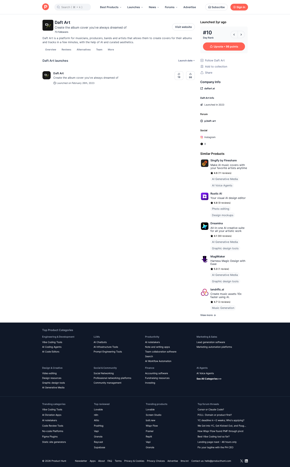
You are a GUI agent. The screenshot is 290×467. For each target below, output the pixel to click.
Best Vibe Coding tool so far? (214, 436)
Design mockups (222, 215)
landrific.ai (217, 289)
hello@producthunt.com (218, 460)
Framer (150, 431)
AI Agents (202, 367)
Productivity (152, 336)
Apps (92, 460)
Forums (170, 7)
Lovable (98, 409)
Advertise (189, 7)
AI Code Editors (50, 351)
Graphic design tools (225, 248)
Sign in (241, 7)
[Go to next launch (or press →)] (241, 34)
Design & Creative (52, 367)
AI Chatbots (100, 342)
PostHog (98, 425)
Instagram (210, 137)
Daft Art (58, 73)
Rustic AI (216, 193)
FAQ (110, 460)
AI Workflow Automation (158, 361)
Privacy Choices (156, 460)
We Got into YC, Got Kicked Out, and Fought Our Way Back (222, 426)
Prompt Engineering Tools (108, 351)
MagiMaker (217, 256)
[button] (111, 49)
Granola (98, 436)
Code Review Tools (52, 425)
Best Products (109, 7)
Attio (96, 420)
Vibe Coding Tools (52, 342)
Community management (107, 382)
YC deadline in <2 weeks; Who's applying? (221, 420)
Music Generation (223, 308)
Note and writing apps (157, 346)
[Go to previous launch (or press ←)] (234, 34)
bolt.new (150, 420)
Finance (149, 367)
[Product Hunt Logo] (45, 7)
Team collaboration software (160, 351)
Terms (118, 460)
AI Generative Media (225, 179)
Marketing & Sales (207, 336)
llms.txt (185, 460)
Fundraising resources (157, 378)
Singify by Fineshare (223, 160)
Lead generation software (211, 342)
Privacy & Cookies (134, 460)
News (152, 7)
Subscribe (218, 7)
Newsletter (81, 460)
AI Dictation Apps (51, 414)
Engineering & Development (58, 336)
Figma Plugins (50, 436)
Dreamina (216, 223)
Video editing (49, 373)
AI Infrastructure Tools (106, 346)
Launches (133, 7)
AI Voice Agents (222, 185)
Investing (150, 382)
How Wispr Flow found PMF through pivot (220, 431)
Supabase (99, 447)
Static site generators (54, 441)
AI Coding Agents (51, 346)
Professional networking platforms (112, 378)
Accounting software (156, 373)
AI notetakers (152, 342)
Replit (149, 436)
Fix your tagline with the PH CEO (215, 447)
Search (149, 356)
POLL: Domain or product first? (215, 414)
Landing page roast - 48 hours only (217, 441)
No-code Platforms (52, 431)
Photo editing (220, 208)
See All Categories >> (209, 378)
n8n (96, 414)
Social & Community (105, 367)
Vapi (96, 431)
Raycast (98, 441)
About (101, 460)
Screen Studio (153, 414)
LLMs (97, 336)
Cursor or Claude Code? (211, 409)
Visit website (183, 27)
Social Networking (104, 373)
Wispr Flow (152, 425)
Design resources (51, 378)
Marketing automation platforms (214, 346)
